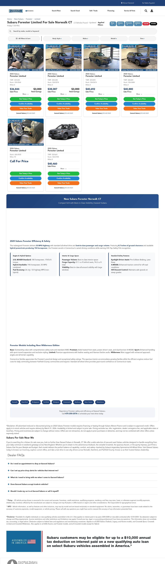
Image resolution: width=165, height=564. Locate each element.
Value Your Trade (26, 108)
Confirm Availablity (26, 104)
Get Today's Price (25, 99)
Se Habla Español (148, 3)
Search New (56, 11)
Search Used (75, 11)
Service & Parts (129, 11)
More (24, 94)
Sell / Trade (93, 11)
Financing (111, 11)
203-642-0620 (31, 113)
